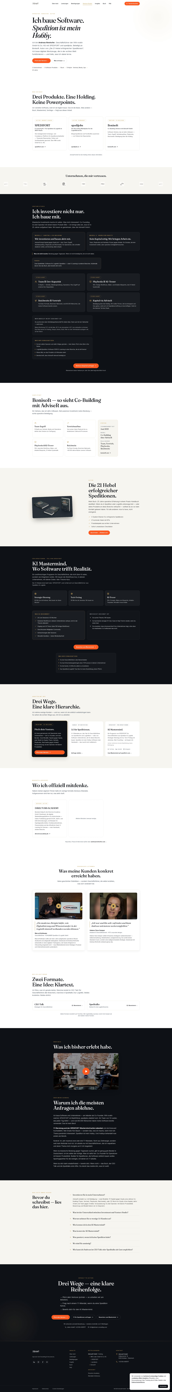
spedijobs (94, 1362)
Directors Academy (93, 1373)
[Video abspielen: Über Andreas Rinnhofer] (86, 1071)
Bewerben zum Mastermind (85, 647)
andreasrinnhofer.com (98, 841)
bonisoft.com (112, 146)
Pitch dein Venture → (41, 60)
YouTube (111, 749)
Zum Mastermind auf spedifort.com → (120, 753)
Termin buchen (133, 3)
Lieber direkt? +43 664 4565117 (76, 1327)
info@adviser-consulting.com (98, 1327)
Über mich (55, 3)
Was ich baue (58, 60)
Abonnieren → (78, 1005)
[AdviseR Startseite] (35, 3)
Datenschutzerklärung (138, 1382)
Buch (104, 3)
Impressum (35, 1388)
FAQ (110, 3)
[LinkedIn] (34, 1362)
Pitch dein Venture (42, 752)
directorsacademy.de (41, 833)
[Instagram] (38, 1362)
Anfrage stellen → (77, 753)
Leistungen (64, 3)
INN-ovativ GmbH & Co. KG (98, 1356)
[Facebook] (42, 1362)
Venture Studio (87, 3)
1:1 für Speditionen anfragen (82, 1317)
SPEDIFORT (94, 1359)
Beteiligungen (75, 3)
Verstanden (163, 1386)
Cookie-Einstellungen (58, 1388)
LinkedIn (119, 749)
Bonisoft (93, 1365)
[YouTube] (47, 1362)
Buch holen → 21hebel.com (99, 532)
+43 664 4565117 (124, 1361)
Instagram (127, 749)
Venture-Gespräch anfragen (85, 366)
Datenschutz (45, 1388)
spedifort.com (39, 146)
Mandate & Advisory (94, 1376)
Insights (97, 3)
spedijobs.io (75, 146)
